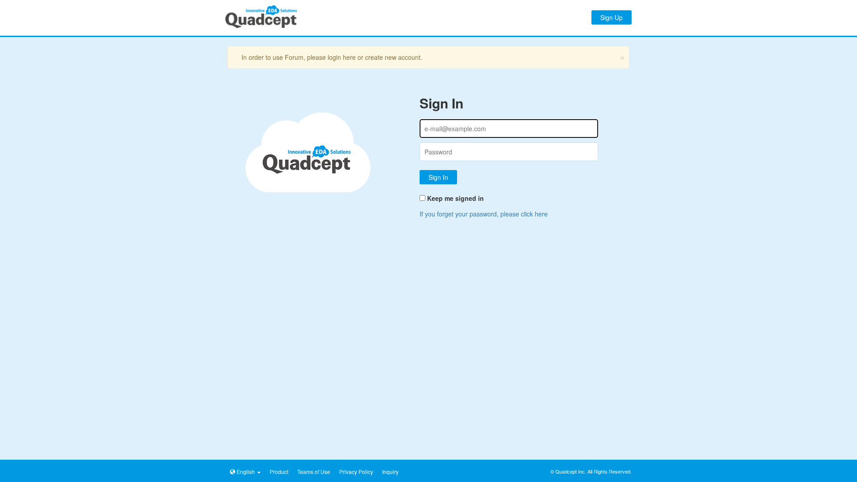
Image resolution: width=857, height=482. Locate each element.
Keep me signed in (455, 198)
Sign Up (611, 17)
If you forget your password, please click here (484, 213)
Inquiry (390, 471)
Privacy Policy (356, 471)
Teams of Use (313, 471)
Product (279, 471)
